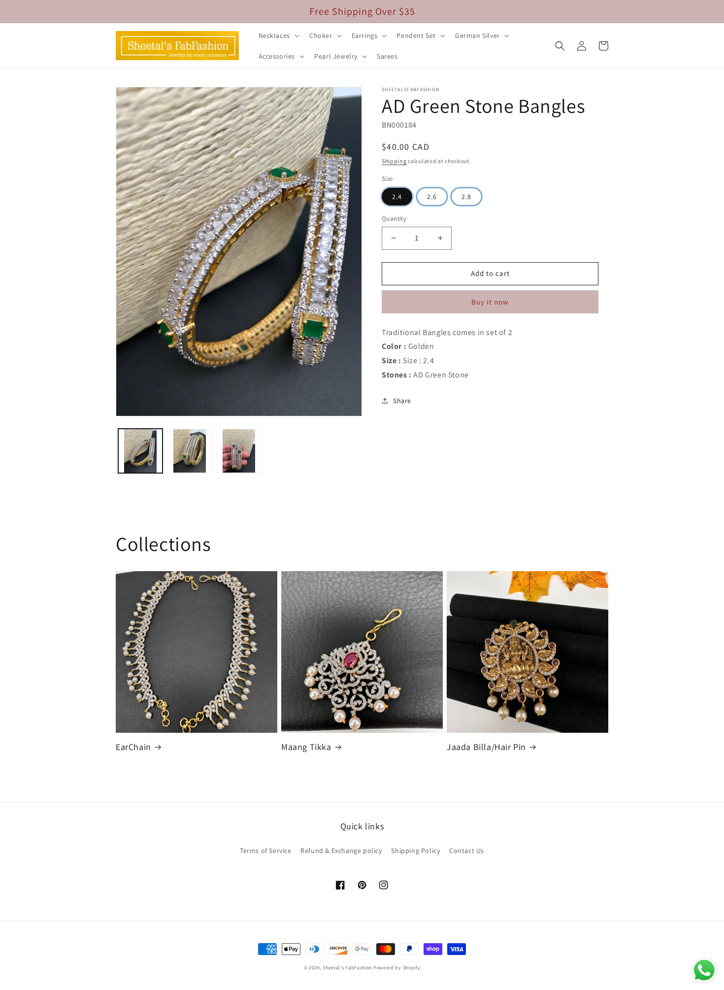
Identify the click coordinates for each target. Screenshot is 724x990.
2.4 (397, 196)
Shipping (394, 161)
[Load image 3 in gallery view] (239, 451)
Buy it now (490, 302)
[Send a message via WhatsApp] (704, 970)
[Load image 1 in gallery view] (140, 451)
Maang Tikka (306, 746)
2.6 (432, 196)
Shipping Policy (415, 850)
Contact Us (466, 850)
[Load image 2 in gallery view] (189, 451)
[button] (278, 35)
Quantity (394, 218)
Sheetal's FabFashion (347, 967)
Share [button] (402, 400)
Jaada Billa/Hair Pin (486, 746)
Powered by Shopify (397, 967)
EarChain (133, 746)
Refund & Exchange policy (341, 850)
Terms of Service (266, 850)
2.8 (466, 196)
